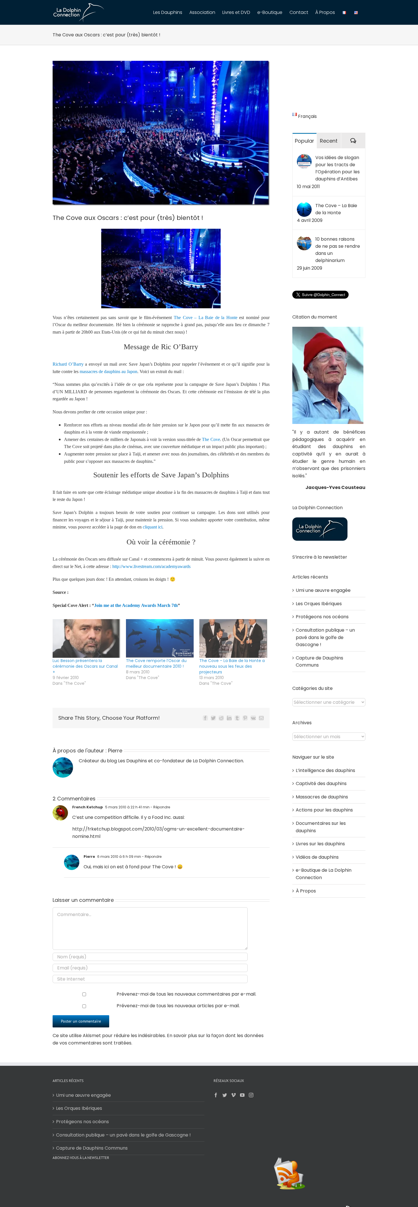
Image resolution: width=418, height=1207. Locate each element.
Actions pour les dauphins (324, 810)
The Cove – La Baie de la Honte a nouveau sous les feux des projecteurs (232, 666)
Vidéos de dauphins (317, 857)
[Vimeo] (233, 1095)
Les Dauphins (132, 761)
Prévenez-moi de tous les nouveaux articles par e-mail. (178, 1005)
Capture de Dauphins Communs (92, 1148)
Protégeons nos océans (322, 616)
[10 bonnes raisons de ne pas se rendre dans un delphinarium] (304, 239)
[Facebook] (216, 1095)
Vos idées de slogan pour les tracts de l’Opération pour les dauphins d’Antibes (337, 168)
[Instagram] (251, 1095)
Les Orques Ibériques (319, 603)
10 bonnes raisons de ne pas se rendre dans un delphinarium (337, 250)
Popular (304, 140)
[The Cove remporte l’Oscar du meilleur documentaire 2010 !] (160, 638)
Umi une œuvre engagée (323, 590)
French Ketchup (87, 807)
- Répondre (160, 807)
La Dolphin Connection (218, 761)
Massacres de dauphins (322, 797)
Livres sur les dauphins (320, 843)
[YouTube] (242, 1095)
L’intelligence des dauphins (325, 770)
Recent (329, 140)
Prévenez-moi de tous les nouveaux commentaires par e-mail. (186, 994)
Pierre (115, 750)
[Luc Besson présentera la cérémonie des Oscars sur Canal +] (86, 638)
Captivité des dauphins (321, 783)
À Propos (306, 891)
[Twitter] (224, 1095)
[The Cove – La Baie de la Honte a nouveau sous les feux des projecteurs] (233, 638)
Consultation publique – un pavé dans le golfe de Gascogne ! (325, 637)
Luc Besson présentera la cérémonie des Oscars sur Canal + (85, 666)
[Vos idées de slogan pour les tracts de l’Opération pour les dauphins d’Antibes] (304, 157)
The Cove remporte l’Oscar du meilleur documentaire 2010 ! (156, 663)
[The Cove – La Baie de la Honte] (304, 205)
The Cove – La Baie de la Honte (336, 209)
